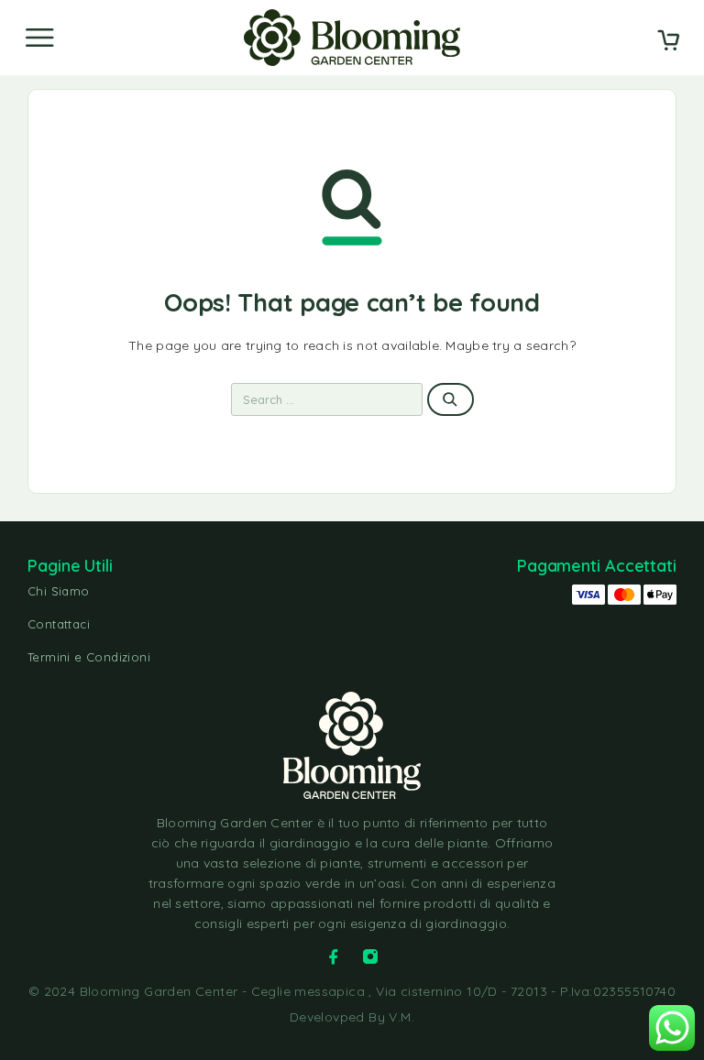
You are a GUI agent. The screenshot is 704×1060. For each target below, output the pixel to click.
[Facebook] (333, 956)
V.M (400, 1017)
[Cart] (668, 42)
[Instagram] (370, 956)
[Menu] (39, 37)
